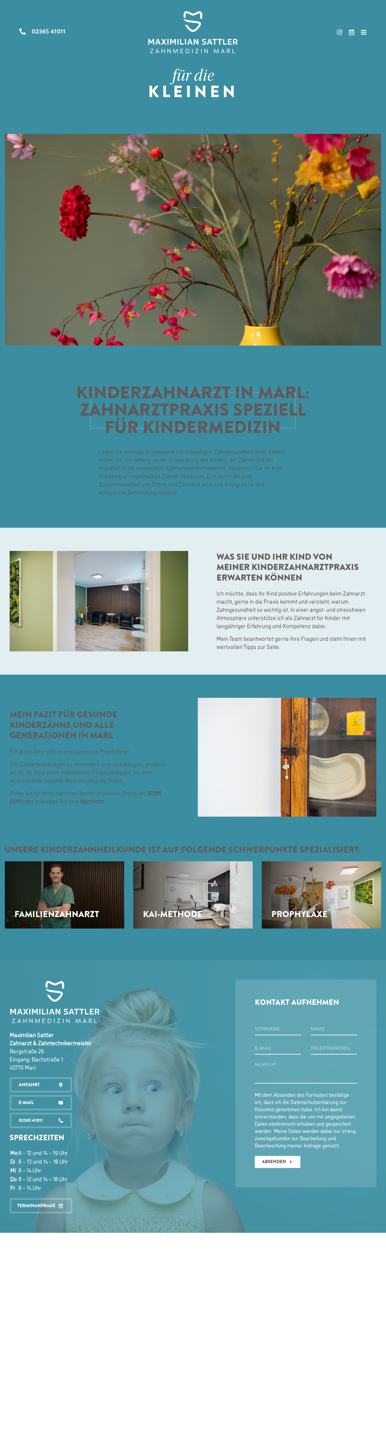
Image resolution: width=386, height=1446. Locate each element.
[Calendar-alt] (352, 32)
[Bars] (364, 32)
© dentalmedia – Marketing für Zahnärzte (219, 1241)
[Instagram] (340, 32)
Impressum (139, 1241)
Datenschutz (165, 1241)
